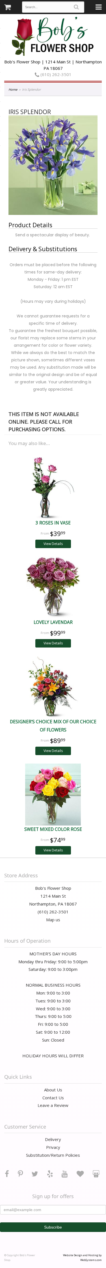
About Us (53, 1090)
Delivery (53, 1139)
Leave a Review (53, 1105)
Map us (53, 919)
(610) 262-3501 (55, 74)
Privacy (53, 1147)
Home (12, 89)
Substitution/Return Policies (53, 1155)
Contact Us (53, 1097)
